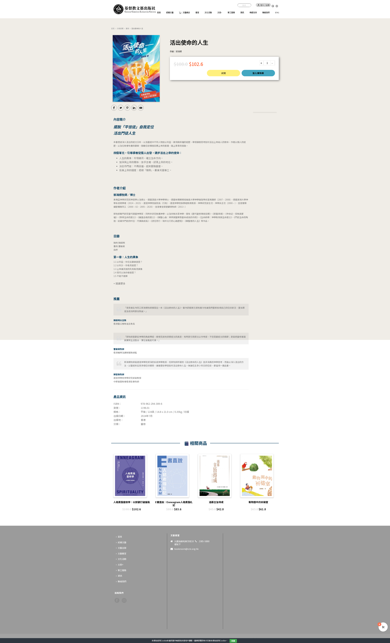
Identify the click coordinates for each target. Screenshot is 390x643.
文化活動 (208, 13)
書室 (197, 13)
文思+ (219, 13)
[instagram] (124, 600)
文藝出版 (122, 547)
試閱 (223, 73)
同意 (233, 640)
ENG (277, 13)
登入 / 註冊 (264, 5)
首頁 (113, 28)
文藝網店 (186, 13)
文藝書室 (122, 553)
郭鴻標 (179, 51)
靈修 (127, 28)
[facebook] (117, 600)
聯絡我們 (266, 13)
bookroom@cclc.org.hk (186, 549)
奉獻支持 (253, 13)
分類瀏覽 (120, 28)
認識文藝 (170, 13)
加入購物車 (258, 73)
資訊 (242, 13)
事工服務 (231, 13)
